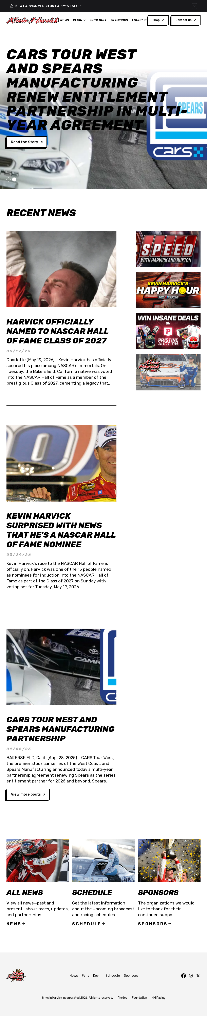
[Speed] (168, 249)
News (64, 20)
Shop (156, 20)
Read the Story (24, 99)
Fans (85, 975)
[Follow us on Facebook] (183, 975)
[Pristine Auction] (168, 331)
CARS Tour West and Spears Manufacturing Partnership (60, 729)
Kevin (77, 20)
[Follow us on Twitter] (198, 975)
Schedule (98, 20)
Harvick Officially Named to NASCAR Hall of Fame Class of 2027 (57, 331)
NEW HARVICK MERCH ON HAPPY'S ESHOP (48, 6)
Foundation (139, 997)
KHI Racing (158, 997)
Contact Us (183, 20)
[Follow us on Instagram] (190, 975)
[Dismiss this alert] (194, 6)
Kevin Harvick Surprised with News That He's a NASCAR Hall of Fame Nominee (61, 530)
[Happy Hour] (168, 290)
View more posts (26, 794)
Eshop (137, 20)
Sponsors (119, 20)
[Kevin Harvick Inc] (168, 372)
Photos (122, 997)
